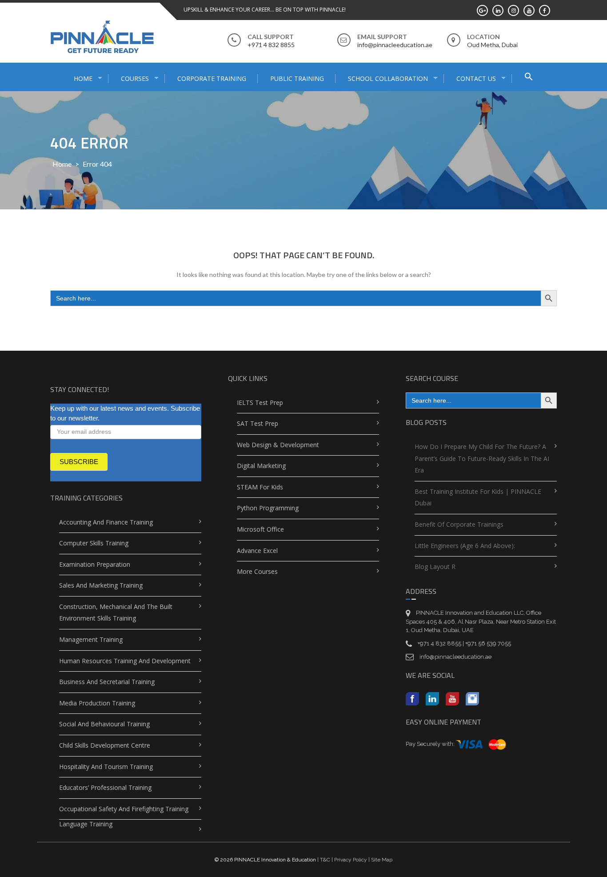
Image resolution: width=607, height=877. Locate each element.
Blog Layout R (435, 566)
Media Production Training (97, 703)
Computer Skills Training (93, 543)
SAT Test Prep (257, 423)
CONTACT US (476, 78)
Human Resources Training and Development (125, 661)
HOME (83, 78)
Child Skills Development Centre (104, 745)
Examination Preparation (94, 564)
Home (62, 164)
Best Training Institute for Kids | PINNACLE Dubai (478, 497)
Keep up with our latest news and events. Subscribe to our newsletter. (125, 413)
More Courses (257, 571)
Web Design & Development (278, 445)
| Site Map (379, 860)
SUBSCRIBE (79, 461)
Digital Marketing (261, 465)
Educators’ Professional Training (105, 787)
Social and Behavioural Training (104, 724)
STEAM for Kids (260, 487)
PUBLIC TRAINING (297, 78)
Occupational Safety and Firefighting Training (123, 809)
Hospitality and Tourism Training (106, 766)
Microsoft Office (260, 529)
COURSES (135, 78)
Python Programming (268, 508)
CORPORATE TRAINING (211, 78)
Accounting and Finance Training (106, 522)
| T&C (323, 860)
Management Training (91, 639)
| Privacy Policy (348, 860)
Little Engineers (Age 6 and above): (465, 545)
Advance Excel (257, 550)
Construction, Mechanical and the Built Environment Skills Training (115, 612)
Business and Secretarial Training (107, 681)
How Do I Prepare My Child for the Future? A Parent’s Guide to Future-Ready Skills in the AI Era (482, 458)
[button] (528, 77)
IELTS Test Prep (260, 402)
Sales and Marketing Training (101, 585)
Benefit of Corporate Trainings (459, 524)
